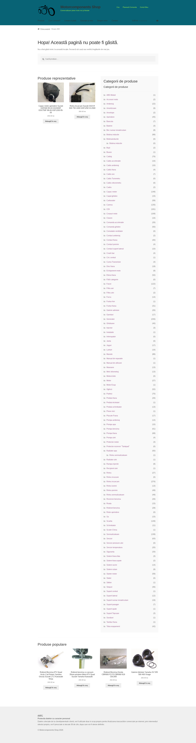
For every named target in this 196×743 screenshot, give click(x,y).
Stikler (109, 582)
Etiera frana (111, 275)
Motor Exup (111, 385)
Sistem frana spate (114, 561)
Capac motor (112, 192)
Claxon (109, 218)
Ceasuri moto (112, 214)
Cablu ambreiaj (113, 165)
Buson (109, 152)
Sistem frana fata (113, 556)
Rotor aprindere (113, 512)
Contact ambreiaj (113, 236)
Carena (110, 205)
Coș (118, 7)
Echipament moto (114, 271)
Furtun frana (111, 306)
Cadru (109, 187)
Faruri (109, 284)
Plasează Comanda (130, 7)
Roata (109, 503)
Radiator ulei (112, 460)
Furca (109, 297)
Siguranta (110, 552)
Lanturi (109, 350)
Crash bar (110, 253)
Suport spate (112, 609)
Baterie (109, 126)
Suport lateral (112, 596)
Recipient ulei (112, 468)
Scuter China (112, 530)
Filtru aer (110, 288)
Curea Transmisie (114, 262)
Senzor (109, 539)
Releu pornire (112, 490)
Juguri (109, 345)
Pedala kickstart (113, 402)
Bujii (108, 148)
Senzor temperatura (114, 547)
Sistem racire (112, 565)
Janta (109, 341)
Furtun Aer (111, 301)
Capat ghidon (112, 196)
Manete (110, 354)
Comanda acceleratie (115, 222)
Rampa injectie (113, 464)
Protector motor (113, 442)
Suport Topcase (113, 613)
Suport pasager (113, 604)
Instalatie (110, 332)
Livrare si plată (70, 21)
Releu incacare (113, 477)
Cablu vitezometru (114, 183)
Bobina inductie (113, 135)
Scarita (109, 521)
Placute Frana (112, 416)
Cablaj (109, 156)
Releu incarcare (113, 481)
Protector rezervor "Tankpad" (118, 446)
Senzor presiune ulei (115, 543)
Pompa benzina (113, 429)
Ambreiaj (110, 104)
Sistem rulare (112, 569)
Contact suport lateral (115, 249)
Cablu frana (111, 170)
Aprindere (110, 117)
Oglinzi (109, 389)
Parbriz (109, 394)
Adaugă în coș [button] (50, 121)
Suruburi (110, 618)
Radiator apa (112, 451)
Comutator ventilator (115, 231)
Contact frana (112, 240)
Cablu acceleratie (114, 161)
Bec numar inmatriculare (116, 130)
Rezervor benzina (114, 499)
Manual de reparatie (115, 358)
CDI (108, 209)
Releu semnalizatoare (118, 455)
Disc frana (111, 266)
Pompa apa (111, 424)
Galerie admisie (113, 310)
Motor (109, 380)
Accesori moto (112, 99)
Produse (41, 21)
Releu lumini (112, 486)
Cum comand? (54, 21)
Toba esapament (113, 626)
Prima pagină (45, 29)
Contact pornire (113, 244)
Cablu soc (111, 174)
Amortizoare (111, 108)
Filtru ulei (110, 293)
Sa (108, 517)
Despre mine (102, 21)
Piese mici (111, 411)
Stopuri (109, 587)
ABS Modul (111, 95)
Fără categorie (112, 279)
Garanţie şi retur (86, 21)
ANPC (40, 716)
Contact (115, 21)
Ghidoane (110, 323)
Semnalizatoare (113, 534)
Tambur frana (112, 622)
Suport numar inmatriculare (117, 600)
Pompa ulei (111, 438)
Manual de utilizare (114, 363)
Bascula (110, 121)
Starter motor (112, 574)
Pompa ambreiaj (113, 420)
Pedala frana (112, 398)
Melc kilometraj (113, 372)
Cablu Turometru (113, 179)
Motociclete (111, 376)
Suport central (112, 591)
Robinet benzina (113, 508)
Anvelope (110, 113)
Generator (111, 319)
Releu (109, 473)
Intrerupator (111, 337)
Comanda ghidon (113, 227)
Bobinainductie (113, 139)
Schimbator (111, 525)
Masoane (110, 367)
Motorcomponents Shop (80, 7)
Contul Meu (144, 7)
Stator (109, 578)
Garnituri (110, 315)
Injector (109, 328)
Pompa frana (112, 433)
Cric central (111, 257)
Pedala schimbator (114, 407)
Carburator (111, 200)
